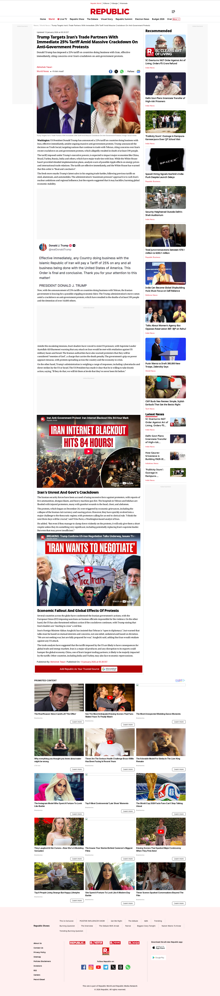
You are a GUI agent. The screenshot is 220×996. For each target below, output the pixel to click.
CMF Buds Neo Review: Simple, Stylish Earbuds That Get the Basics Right (164, 403)
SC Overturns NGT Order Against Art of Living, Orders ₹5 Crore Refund (165, 62)
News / (36, 25)
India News (150, 68)
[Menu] (172, 11)
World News (43, 71)
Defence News (151, 295)
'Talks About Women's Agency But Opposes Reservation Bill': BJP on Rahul (165, 327)
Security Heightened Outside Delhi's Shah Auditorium (163, 213)
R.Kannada (123, 3)
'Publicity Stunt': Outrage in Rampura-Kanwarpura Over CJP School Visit (165, 138)
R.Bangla (115, 3)
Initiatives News (151, 463)
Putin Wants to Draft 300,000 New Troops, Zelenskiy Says (162, 365)
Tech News (149, 409)
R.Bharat (106, 3)
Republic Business (152, 181)
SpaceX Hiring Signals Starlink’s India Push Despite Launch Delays (164, 175)
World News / (45, 25)
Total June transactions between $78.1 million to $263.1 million (164, 251)
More (175, 19)
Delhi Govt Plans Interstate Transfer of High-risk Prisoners (165, 100)
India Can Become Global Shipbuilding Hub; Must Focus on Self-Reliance (165, 289)
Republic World (96, 3)
